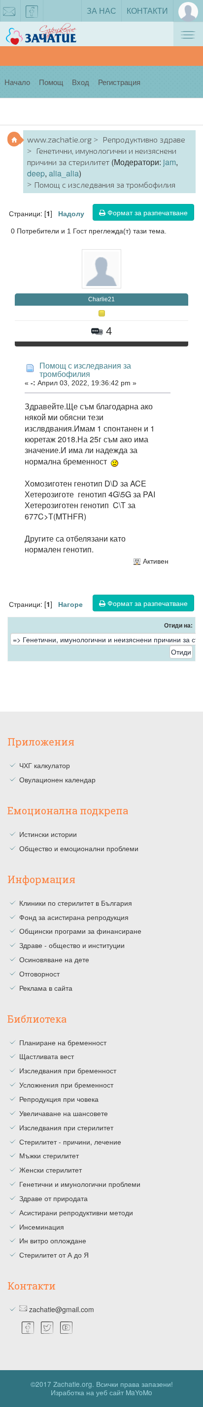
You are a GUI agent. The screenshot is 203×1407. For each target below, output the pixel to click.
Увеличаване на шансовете (63, 1113)
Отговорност (39, 973)
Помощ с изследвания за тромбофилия (85, 370)
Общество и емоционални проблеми (78, 848)
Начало (17, 82)
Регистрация (119, 82)
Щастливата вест (46, 1056)
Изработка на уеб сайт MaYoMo (101, 1392)
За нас (101, 10)
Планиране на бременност (62, 1042)
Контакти (147, 10)
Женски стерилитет (50, 1170)
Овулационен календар (57, 779)
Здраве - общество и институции (72, 945)
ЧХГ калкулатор (44, 765)
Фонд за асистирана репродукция (74, 917)
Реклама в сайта (45, 988)
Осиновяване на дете (54, 959)
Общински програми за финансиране (80, 931)
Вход (80, 82)
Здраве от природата (53, 1198)
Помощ (51, 82)
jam (169, 162)
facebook (32, 11)
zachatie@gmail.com (61, 1309)
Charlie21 (101, 299)
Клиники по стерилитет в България (75, 903)
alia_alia (64, 173)
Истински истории (48, 834)
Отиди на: (178, 625)
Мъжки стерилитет (49, 1155)
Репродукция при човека (59, 1099)
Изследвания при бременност (67, 1070)
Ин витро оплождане (52, 1240)
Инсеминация (41, 1227)
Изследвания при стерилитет (66, 1127)
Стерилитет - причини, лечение (70, 1142)
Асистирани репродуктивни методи (76, 1212)
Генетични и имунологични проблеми (79, 1184)
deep (36, 173)
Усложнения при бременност (66, 1085)
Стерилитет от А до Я (54, 1255)
